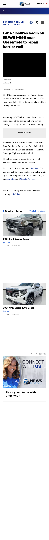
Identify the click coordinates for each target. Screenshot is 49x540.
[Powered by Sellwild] (42, 354)
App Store (11, 178)
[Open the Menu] (4, 4)
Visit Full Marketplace (38, 211)
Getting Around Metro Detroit (13, 23)
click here (34, 168)
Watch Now (41, 4)
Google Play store (28, 178)
